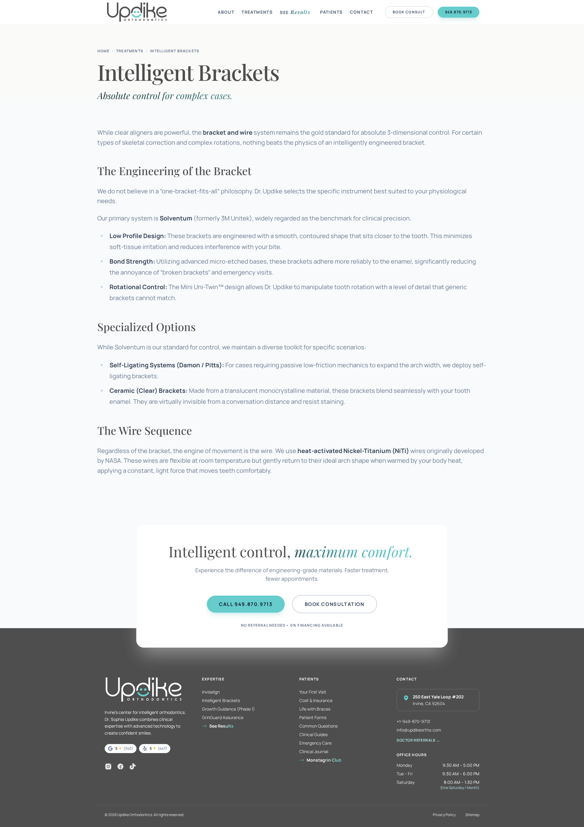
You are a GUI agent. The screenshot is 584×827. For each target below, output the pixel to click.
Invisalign (211, 692)
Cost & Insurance (315, 700)
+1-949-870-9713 (413, 721)
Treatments (257, 12)
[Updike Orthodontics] (160, 12)
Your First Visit (312, 692)
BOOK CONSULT (409, 12)
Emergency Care (315, 743)
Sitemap (472, 814)
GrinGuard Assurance (222, 717)
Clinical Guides (313, 734)
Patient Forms (312, 717)
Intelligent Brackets (174, 51)
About (226, 12)
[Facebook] (120, 766)
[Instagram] (108, 766)
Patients (331, 12)
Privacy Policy (444, 814)
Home (103, 51)
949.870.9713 (458, 12)
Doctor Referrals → (418, 740)
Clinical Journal (313, 751)
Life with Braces (314, 709)
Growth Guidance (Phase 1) (228, 709)
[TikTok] (132, 766)
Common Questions (318, 726)
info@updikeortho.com (419, 730)
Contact (361, 12)
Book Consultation (334, 604)
